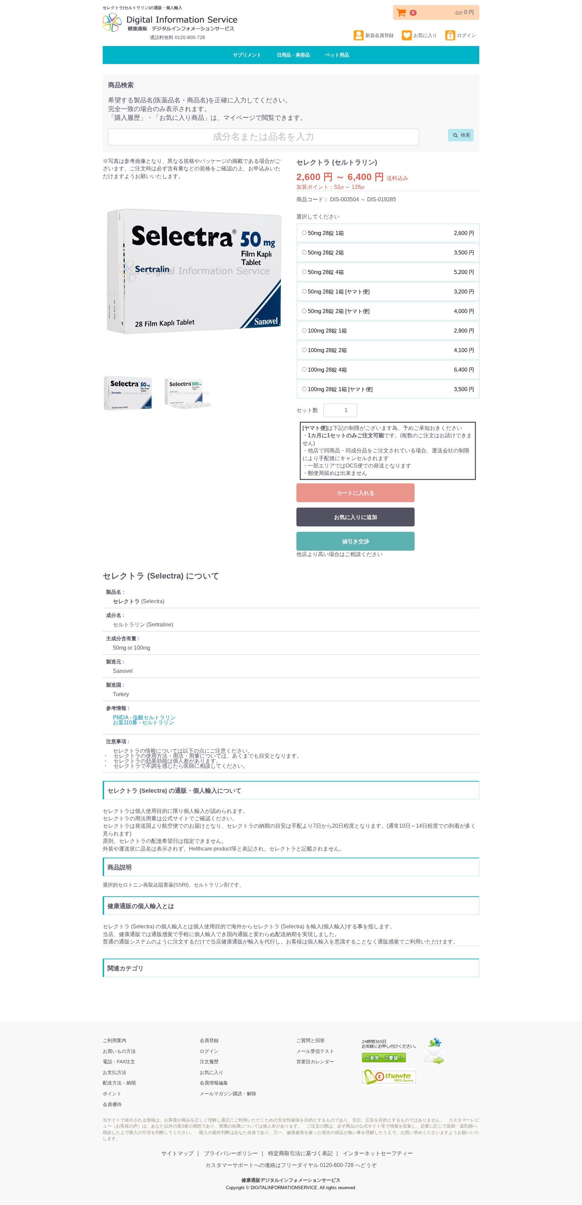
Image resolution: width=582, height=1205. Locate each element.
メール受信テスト (315, 1051)
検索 (464, 135)
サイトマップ (177, 1154)
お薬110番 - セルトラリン (143, 722)
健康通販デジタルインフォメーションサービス (291, 1180)
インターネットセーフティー (378, 1154)
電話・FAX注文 (119, 1062)
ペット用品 (337, 55)
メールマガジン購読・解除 (228, 1094)
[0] (401, 12)
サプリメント (247, 55)
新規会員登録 (379, 35)
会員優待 (112, 1104)
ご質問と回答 (310, 1040)
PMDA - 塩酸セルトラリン (144, 717)
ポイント (112, 1094)
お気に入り (425, 35)
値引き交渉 (355, 541)
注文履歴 (209, 1062)
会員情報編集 (214, 1083)
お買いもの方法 (119, 1051)
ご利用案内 (114, 1040)
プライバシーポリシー (231, 1154)
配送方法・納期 (119, 1083)
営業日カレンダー (315, 1062)
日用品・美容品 (293, 55)
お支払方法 (114, 1072)
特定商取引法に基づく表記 (300, 1154)
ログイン (466, 35)
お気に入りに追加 (355, 517)
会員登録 (209, 1040)
